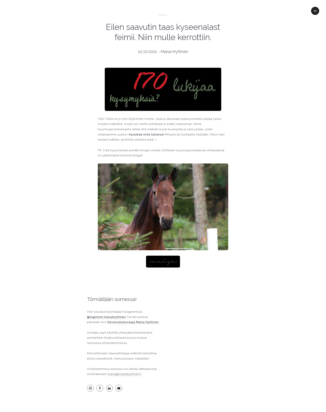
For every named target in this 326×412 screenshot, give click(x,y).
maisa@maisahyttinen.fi (124, 374)
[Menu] (315, 11)
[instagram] (90, 388)
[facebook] (99, 388)
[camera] (118, 388)
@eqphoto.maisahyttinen (106, 317)
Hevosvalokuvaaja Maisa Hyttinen (133, 322)
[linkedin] (109, 388)
